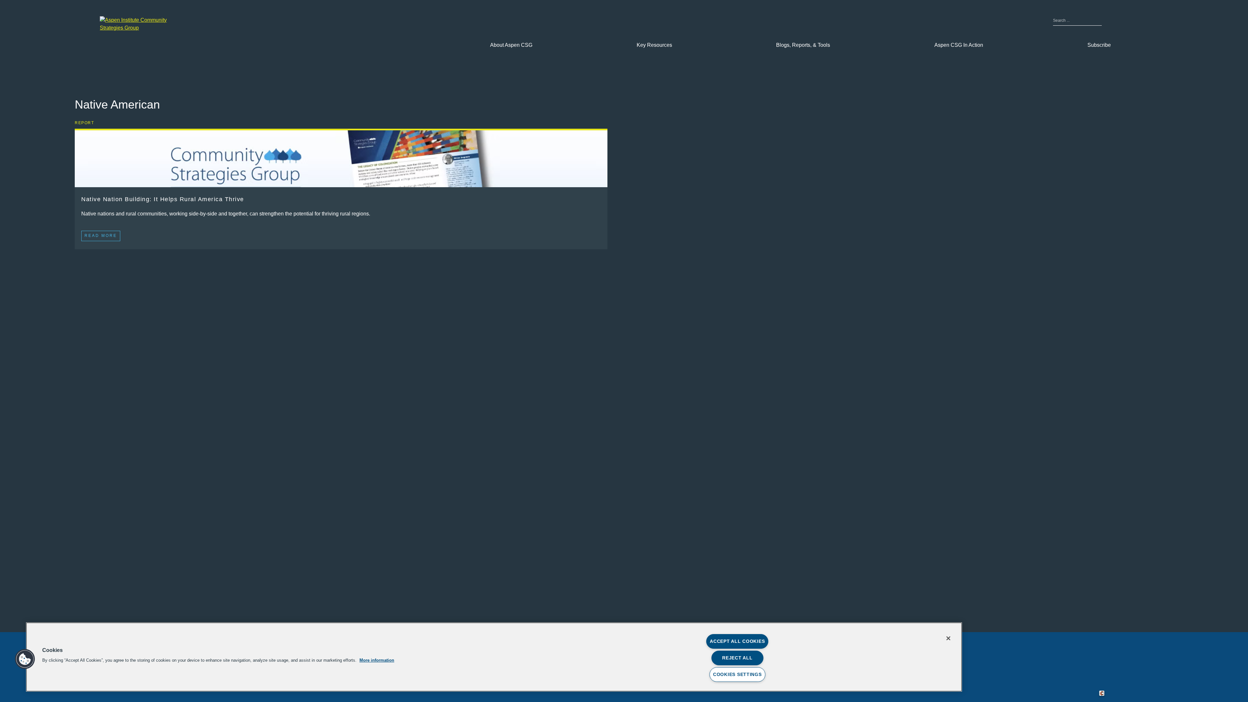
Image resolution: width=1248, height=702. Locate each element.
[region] (494, 657)
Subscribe (1099, 45)
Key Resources (654, 45)
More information (376, 660)
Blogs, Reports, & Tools (803, 45)
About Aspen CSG (511, 45)
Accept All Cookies (737, 641)
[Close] (948, 638)
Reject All (737, 657)
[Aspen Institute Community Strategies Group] (139, 24)
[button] (25, 659)
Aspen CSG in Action (958, 45)
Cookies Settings (737, 674)
